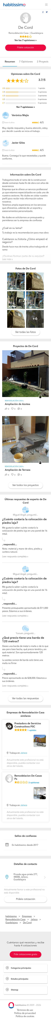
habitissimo (11, 916)
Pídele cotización (25, 48)
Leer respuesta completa (14, 557)
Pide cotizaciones (25, 1024)
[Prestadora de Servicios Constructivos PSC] (9, 726)
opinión (31, 730)
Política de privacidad (25, 1013)
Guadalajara (11, 923)
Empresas (27, 916)
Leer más (6, 259)
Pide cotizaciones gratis (25, 954)
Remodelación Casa (19, 33)
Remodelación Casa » (14, 401)
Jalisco (23, 753)
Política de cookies (25, 1016)
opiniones (34, 783)
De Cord (27, 923)
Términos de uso (25, 1010)
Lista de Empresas (12, 997)
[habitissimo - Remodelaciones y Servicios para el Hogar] (13, 4)
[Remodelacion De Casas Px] (9, 778)
